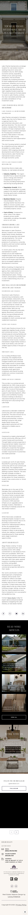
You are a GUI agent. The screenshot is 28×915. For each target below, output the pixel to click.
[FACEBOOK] (12, 886)
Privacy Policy (21, 905)
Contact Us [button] (14, 764)
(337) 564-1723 (9, 855)
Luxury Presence (14, 896)
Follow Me (14, 788)
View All (14, 717)
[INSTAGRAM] (16, 886)
